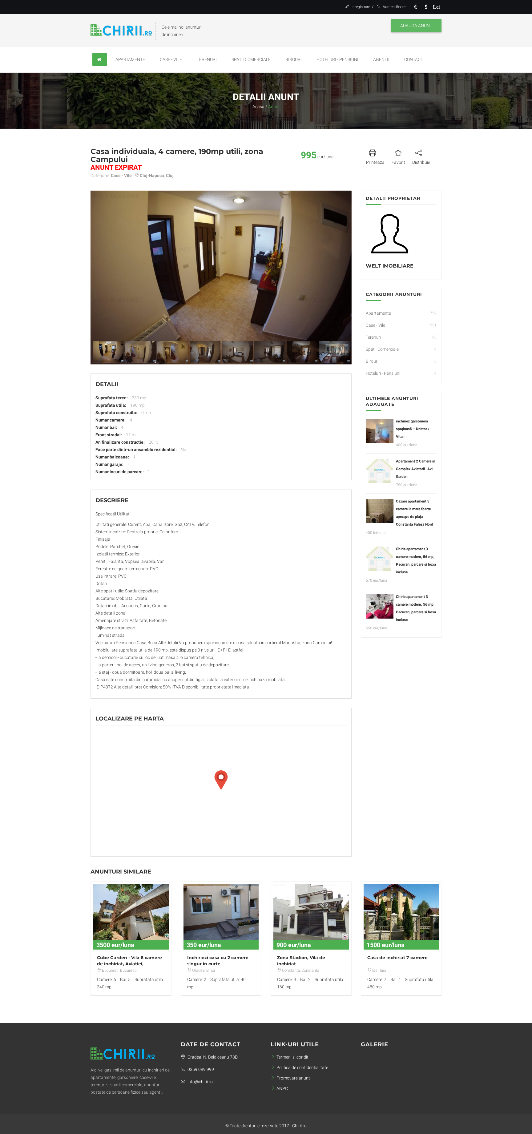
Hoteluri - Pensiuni (337, 59)
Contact (413, 59)
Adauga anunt (416, 25)
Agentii (381, 59)
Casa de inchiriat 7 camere (397, 957)
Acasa (258, 106)
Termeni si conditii (293, 1057)
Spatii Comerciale (251, 59)
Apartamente (130, 59)
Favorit (398, 162)
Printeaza (375, 162)
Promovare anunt (293, 1077)
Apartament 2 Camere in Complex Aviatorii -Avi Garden (415, 469)
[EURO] (415, 7)
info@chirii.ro (200, 1081)
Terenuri (207, 59)
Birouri (293, 59)
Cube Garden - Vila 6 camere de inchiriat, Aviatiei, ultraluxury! (129, 964)
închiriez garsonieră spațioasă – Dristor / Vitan (412, 429)
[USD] (426, 7)
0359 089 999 (200, 1069)
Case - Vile (171, 59)
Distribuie (421, 162)
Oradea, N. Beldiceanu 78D (212, 1057)
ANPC (282, 1088)
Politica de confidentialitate (302, 1067)
